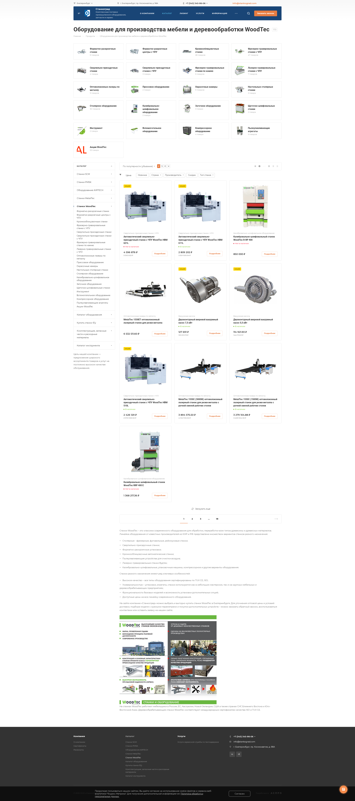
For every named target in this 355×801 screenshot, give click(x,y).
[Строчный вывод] (273, 166)
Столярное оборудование (103, 106)
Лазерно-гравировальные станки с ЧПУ (94, 250)
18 (217, 518)
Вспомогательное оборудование (93, 295)
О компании (79, 742)
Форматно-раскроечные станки (93, 211)
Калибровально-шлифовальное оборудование (151, 109)
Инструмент (96, 128)
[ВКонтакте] (232, 754)
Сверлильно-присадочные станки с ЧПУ (94, 237)
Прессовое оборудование (156, 87)
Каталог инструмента (88, 345)
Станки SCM (83, 174)
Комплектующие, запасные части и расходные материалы (91, 334)
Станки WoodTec (86, 206)
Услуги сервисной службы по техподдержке (198, 742)
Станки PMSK (84, 182)
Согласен (240, 793)
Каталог (130, 736)
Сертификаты (79, 746)
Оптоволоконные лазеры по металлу (91, 257)
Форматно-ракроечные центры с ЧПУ (94, 216)
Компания (79, 736)
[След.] (275, 519)
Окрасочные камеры (206, 87)
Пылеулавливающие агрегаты (92, 303)
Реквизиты (78, 750)
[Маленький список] (255, 166)
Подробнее (159, 253)
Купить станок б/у (86, 322)
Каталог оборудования (89, 314)
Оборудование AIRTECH (90, 190)
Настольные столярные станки (92, 270)
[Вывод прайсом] (277, 166)
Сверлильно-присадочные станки (94, 232)
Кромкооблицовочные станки (92, 221)
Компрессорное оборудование (93, 299)
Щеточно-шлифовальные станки (93, 288)
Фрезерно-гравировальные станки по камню (91, 244)
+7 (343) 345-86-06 (195, 3)
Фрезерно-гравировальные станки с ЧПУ (91, 227)
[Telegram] (239, 754)
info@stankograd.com (245, 3)
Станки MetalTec (85, 198)
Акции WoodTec (98, 147)
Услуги (181, 736)
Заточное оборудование (208, 106)
